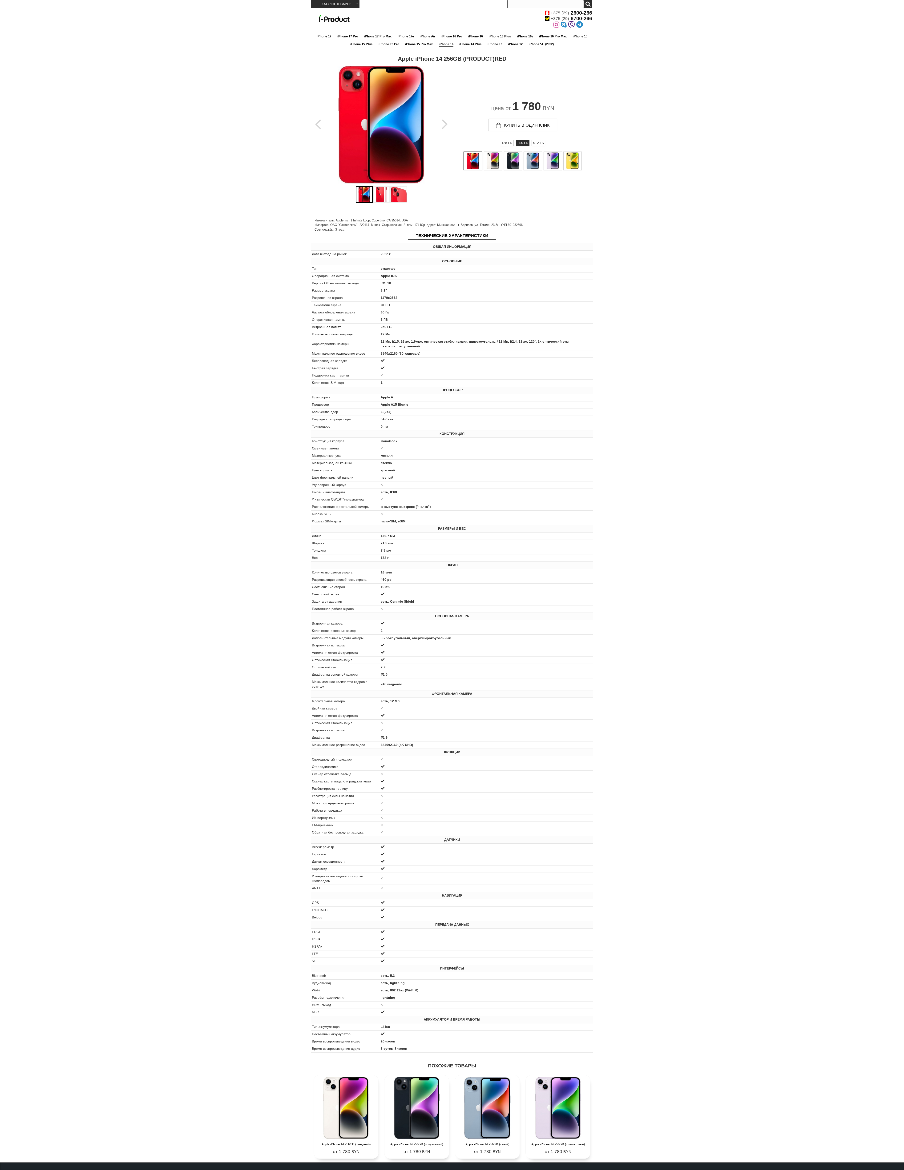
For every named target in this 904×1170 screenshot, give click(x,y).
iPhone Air (427, 36)
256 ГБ (522, 143)
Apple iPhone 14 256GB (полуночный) (416, 1144)
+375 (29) (571, 13)
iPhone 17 (324, 36)
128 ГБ (506, 143)
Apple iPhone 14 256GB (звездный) (346, 1144)
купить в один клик (526, 125)
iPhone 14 (446, 44)
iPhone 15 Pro (389, 44)
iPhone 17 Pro (347, 36)
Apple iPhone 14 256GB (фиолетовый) (558, 1144)
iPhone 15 (580, 36)
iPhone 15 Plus (361, 44)
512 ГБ (538, 143)
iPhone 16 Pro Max (553, 36)
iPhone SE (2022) (541, 44)
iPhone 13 (495, 44)
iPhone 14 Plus (470, 44)
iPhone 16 (475, 36)
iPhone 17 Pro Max (377, 36)
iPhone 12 (515, 44)
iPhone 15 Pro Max (419, 44)
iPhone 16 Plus (500, 36)
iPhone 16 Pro (451, 36)
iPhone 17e (406, 36)
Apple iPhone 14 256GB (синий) (487, 1144)
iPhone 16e (525, 36)
